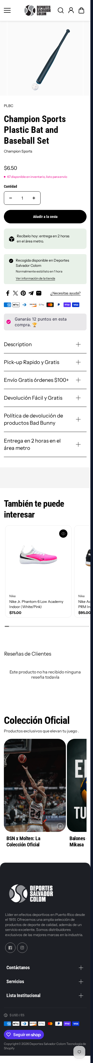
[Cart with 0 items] (81, 10)
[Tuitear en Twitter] (15, 293)
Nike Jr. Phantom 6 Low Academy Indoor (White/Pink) (36, 604)
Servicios (15, 981)
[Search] (61, 10)
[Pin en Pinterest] (23, 293)
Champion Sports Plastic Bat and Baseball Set (35, 130)
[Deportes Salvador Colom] (37, 10)
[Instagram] (22, 948)
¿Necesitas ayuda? (65, 293)
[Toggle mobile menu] (11, 10)
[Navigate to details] (60, 826)
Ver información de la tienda (35, 278)
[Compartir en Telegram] (31, 293)
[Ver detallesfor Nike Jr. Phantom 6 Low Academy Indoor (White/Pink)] (38, 558)
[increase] (33, 198)
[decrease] (10, 198)
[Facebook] (10, 948)
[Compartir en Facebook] (8, 293)
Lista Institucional (23, 995)
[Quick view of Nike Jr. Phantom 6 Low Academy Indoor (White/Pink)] (63, 533)
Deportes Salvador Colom (47, 1044)
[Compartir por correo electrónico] (39, 293)
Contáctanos (18, 967)
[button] (81, 10)
